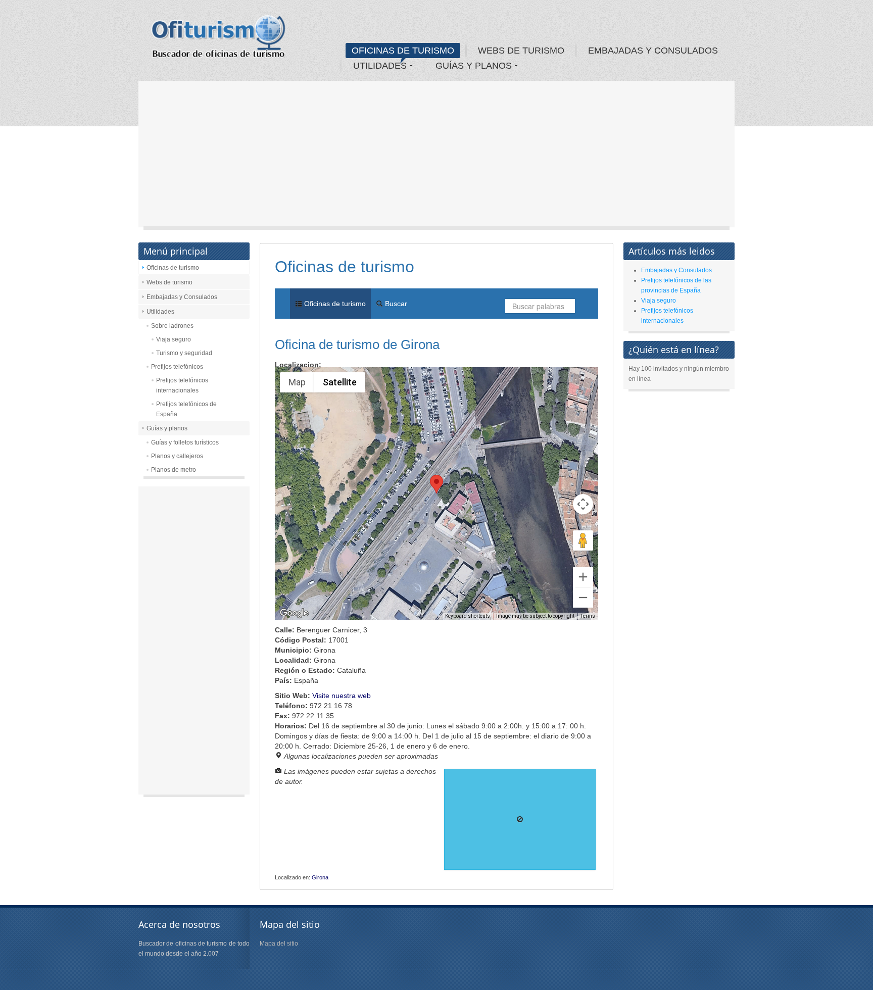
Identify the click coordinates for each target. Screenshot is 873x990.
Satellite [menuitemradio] (340, 382)
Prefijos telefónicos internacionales (182, 385)
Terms (587, 616)
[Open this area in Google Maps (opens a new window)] (294, 613)
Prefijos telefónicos (177, 366)
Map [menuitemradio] (297, 382)
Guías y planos (167, 428)
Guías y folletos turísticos (185, 442)
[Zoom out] (583, 597)
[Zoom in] (583, 577)
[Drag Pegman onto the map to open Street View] (583, 540)
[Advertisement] (436, 156)
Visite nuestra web (341, 695)
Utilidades (160, 311)
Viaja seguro (173, 339)
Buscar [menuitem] (395, 304)
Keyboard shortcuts (467, 616)
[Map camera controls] (583, 504)
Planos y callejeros (177, 456)
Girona (320, 877)
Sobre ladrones (172, 325)
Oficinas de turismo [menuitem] (334, 304)
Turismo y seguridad (184, 353)
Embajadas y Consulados (182, 297)
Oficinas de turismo (173, 267)
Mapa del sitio (279, 943)
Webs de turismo (169, 282)
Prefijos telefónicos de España (186, 409)
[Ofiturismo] (218, 40)
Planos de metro (173, 469)
